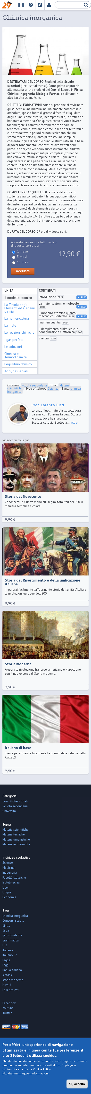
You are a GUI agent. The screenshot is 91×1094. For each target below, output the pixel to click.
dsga (5, 930)
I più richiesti (10, 990)
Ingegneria (9, 872)
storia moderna (12, 980)
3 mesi (22, 256)
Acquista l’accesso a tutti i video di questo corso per (34, 243)
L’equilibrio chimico (18, 364)
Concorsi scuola (13, 921)
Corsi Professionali (15, 801)
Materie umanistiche (16, 839)
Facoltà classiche (14, 878)
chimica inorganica (15, 916)
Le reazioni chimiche (19, 332)
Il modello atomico (18, 297)
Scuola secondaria (34, 385)
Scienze (53, 388)
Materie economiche (16, 844)
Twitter (7, 1013)
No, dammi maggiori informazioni (25, 1073)
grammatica (10, 940)
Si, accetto (77, 1084)
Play (83, 297)
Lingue (6, 892)
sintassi (7, 975)
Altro (74, 423)
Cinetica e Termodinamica (15, 355)
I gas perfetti (13, 339)
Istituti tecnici (11, 882)
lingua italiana (12, 970)
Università (9, 811)
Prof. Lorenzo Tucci (48, 404)
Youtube (8, 1008)
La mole (10, 325)
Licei (5, 887)
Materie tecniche (13, 834)
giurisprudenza (12, 935)
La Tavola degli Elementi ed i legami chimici (19, 308)
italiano (7, 950)
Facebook (9, 1003)
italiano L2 (9, 955)
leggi (5, 965)
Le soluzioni (13, 346)
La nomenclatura (16, 318)
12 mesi (23, 262)
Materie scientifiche (15, 830)
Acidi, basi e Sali (16, 371)
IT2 (4, 945)
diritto (6, 926)
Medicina (8, 868)
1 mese (22, 251)
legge (6, 960)
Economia (9, 897)
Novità (6, 985)
